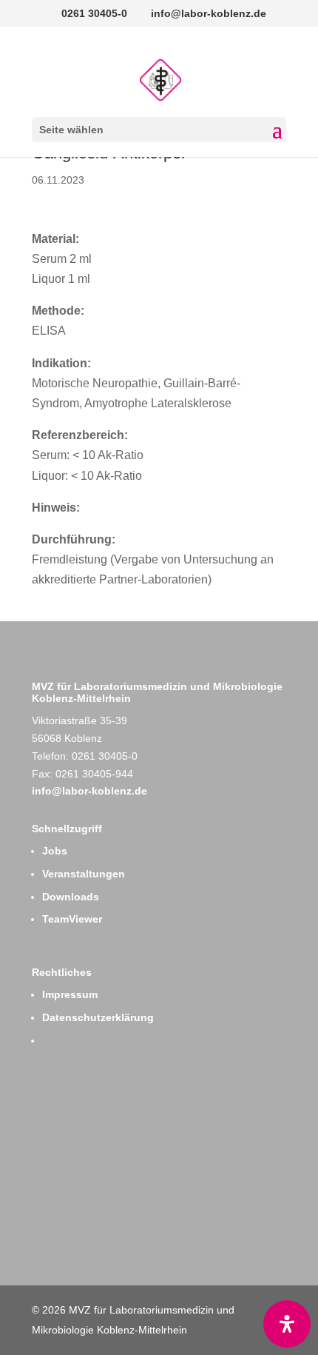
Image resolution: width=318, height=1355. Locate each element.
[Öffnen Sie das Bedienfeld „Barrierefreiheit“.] (287, 1324)
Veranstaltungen (83, 874)
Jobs (54, 851)
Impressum (70, 994)
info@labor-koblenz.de (89, 791)
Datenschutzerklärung (98, 1017)
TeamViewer (72, 919)
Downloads (70, 897)
